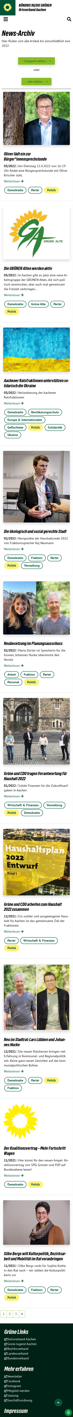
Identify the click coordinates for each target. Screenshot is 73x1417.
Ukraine (12, 435)
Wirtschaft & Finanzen (23, 805)
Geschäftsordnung (19, 1400)
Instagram (14, 1386)
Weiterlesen (12, 181)
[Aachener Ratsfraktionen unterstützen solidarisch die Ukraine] (36, 350)
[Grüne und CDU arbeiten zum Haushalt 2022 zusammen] (36, 862)
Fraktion (37, 558)
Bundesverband (18, 1358)
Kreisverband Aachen (21, 1339)
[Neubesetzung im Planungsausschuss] (36, 608)
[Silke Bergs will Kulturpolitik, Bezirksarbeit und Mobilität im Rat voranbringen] (36, 1222)
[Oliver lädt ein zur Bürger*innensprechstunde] (36, 118)
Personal (13, 682)
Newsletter (14, 1376)
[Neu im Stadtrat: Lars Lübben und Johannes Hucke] (36, 997)
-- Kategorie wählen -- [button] (35, 61)
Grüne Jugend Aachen (22, 1344)
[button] (6, 18)
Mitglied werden (18, 1391)
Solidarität (55, 427)
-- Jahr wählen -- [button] (35, 81)
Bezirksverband (17, 1349)
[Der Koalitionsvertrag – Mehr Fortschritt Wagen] (20, 1121)
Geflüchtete (15, 427)
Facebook (13, 1381)
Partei (35, 190)
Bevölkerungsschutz (45, 412)
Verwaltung (32, 565)
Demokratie (15, 190)
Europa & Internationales (24, 420)
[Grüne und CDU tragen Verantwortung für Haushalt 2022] (36, 731)
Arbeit (11, 674)
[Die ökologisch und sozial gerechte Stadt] (36, 486)
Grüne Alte (38, 304)
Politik (51, 190)
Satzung (12, 1395)
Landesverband (17, 1353)
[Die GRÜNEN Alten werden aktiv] (36, 232)
